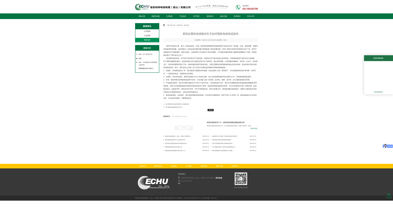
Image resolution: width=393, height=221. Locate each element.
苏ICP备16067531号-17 (193, 198)
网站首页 (142, 16)
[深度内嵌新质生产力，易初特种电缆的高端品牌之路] (183, 127)
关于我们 (196, 16)
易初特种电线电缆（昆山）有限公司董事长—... (179, 136)
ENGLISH (250, 16)
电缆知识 (147, 40)
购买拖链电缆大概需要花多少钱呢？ (222, 150)
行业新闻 (147, 35)
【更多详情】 (254, 128)
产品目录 (183, 16)
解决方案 (223, 16)
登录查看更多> (378, 92)
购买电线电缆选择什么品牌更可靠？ (175, 140)
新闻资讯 (210, 16)
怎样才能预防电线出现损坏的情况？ (222, 143)
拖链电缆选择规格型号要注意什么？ (175, 150)
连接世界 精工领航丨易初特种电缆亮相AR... (225, 136)
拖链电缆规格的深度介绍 (175, 107)
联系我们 (237, 16)
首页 (174, 25)
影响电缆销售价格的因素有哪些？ (222, 140)
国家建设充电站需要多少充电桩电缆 (178, 104)
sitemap (214, 198)
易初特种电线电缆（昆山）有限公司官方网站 (151, 198)
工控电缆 (169, 16)
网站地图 (206, 198)
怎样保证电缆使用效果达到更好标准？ (176, 143)
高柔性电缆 (155, 16)
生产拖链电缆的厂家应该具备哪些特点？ (224, 147)
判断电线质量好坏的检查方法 (173, 147)
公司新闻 (147, 31)
